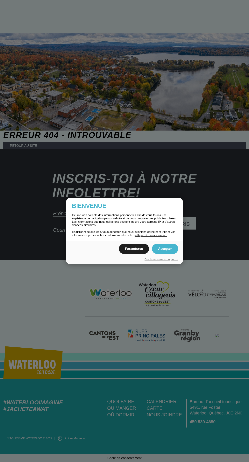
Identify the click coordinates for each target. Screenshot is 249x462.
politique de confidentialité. (150, 235)
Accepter (165, 249)
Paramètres (134, 249)
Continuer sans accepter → (161, 259)
